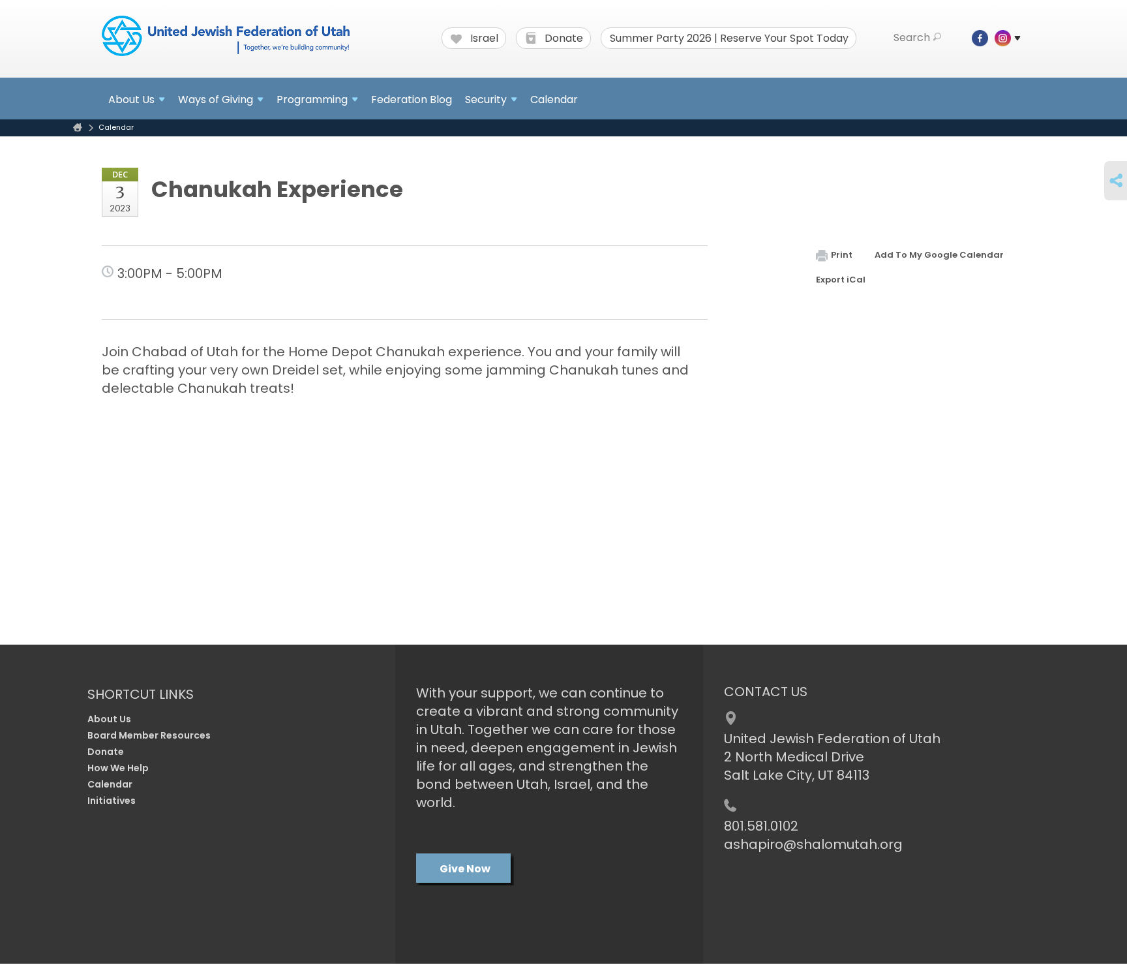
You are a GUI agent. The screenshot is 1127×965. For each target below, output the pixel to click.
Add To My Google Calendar (939, 255)
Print (841, 255)
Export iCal (840, 279)
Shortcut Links (140, 694)
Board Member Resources (149, 735)
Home (77, 127)
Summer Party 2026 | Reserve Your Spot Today (729, 38)
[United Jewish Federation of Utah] (226, 37)
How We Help (118, 767)
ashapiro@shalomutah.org (813, 844)
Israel (483, 38)
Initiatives (111, 800)
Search (912, 37)
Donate (562, 38)
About (131, 99)
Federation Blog (411, 99)
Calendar (554, 99)
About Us (109, 719)
